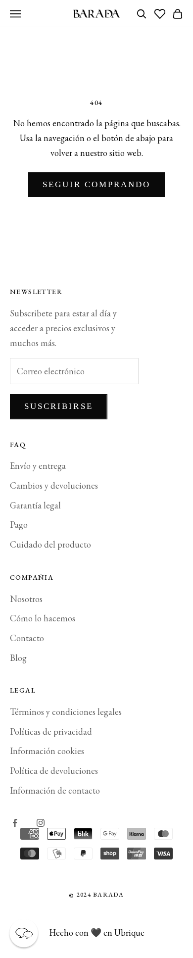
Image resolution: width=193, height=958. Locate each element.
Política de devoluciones (54, 770)
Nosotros (26, 599)
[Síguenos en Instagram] (41, 823)
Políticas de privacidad (51, 731)
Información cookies (47, 750)
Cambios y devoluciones (54, 485)
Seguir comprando (97, 184)
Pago (19, 524)
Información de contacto (55, 790)
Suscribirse (58, 406)
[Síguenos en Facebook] (15, 823)
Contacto (27, 638)
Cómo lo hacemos (42, 618)
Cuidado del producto (50, 544)
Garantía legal (35, 505)
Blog (18, 657)
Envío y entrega (38, 465)
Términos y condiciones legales (66, 711)
